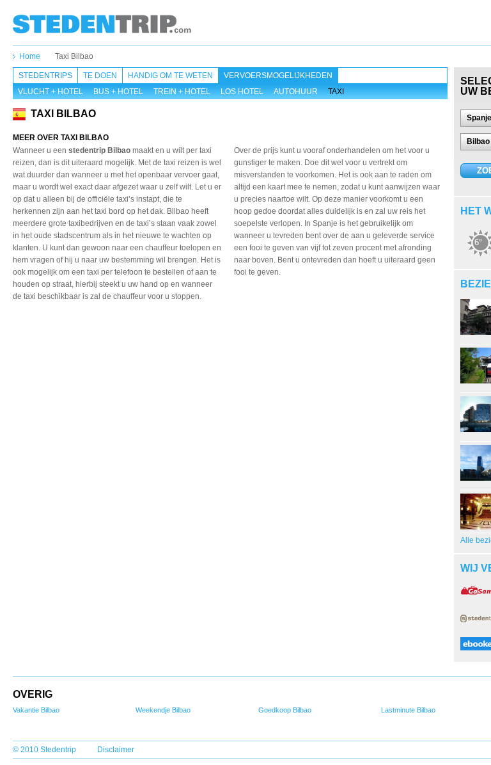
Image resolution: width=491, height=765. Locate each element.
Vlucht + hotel (50, 91)
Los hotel (242, 91)
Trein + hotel (181, 91)
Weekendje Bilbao (163, 710)
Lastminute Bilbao (408, 710)
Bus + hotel (118, 91)
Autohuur (296, 91)
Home (29, 56)
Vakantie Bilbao (36, 710)
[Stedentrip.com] (102, 23)
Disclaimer (115, 749)
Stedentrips (45, 75)
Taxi (336, 91)
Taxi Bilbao (74, 56)
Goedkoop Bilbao (284, 710)
